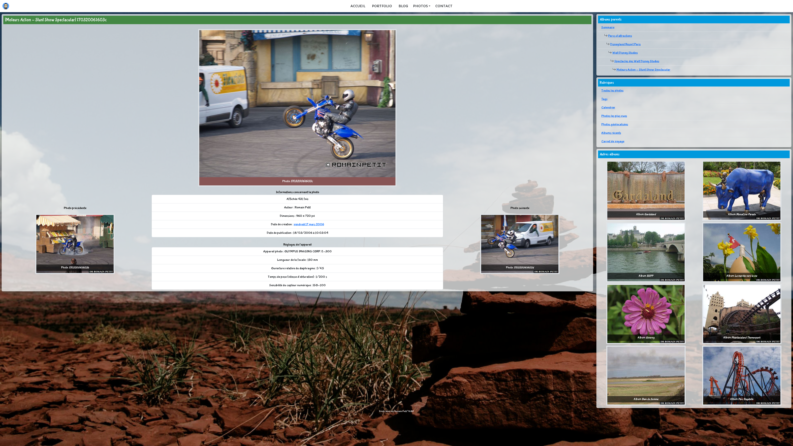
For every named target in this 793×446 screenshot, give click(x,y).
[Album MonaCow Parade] (741, 190)
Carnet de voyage (612, 141)
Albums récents (611, 133)
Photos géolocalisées (614, 124)
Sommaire (607, 27)
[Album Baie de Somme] (646, 375)
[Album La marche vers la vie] (741, 252)
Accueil (357, 6)
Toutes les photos (612, 91)
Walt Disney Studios (625, 53)
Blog (403, 6)
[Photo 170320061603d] (519, 244)
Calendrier (608, 107)
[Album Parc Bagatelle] (741, 375)
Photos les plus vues (614, 116)
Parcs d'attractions (620, 36)
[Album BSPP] (646, 252)
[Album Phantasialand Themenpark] (741, 314)
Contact (443, 6)
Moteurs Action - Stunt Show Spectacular (643, 70)
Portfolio (382, 6)
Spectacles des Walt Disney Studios (636, 61)
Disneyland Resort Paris (625, 44)
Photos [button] (420, 6)
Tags (604, 99)
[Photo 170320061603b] (75, 244)
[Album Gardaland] (646, 190)
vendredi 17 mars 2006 (309, 224)
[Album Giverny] (646, 314)
